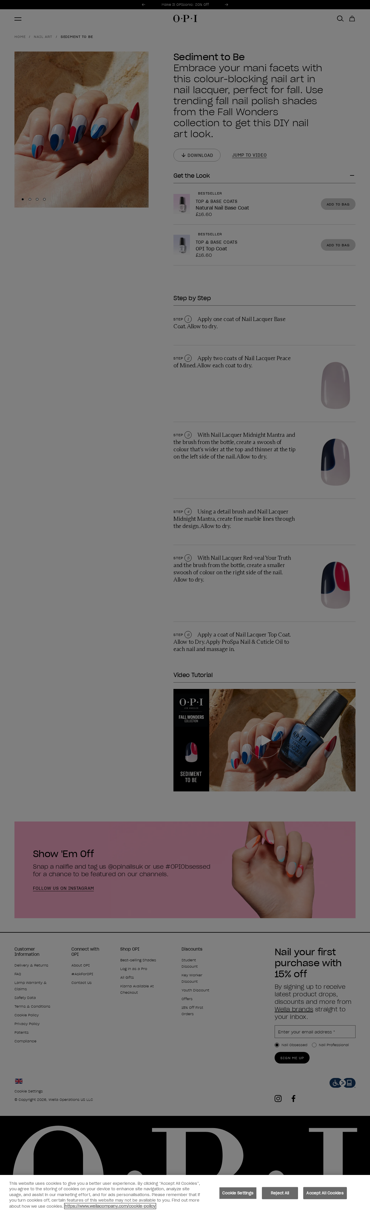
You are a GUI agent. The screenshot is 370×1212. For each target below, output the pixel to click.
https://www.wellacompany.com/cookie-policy (110, 1206)
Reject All (280, 1193)
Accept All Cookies (324, 1193)
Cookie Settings (238, 1193)
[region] (185, 1193)
